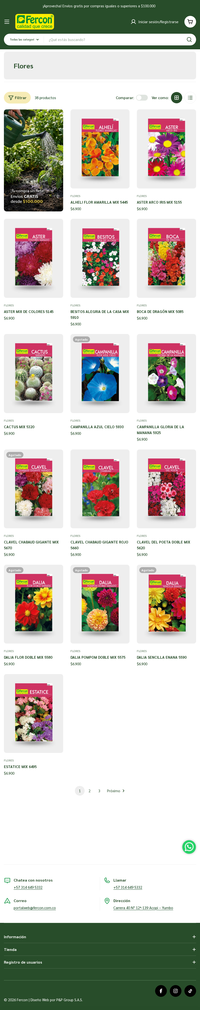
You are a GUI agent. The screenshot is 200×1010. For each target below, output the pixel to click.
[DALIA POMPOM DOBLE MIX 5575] (100, 604)
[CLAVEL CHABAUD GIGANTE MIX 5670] (33, 489)
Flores (75, 196)
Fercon (22, 999)
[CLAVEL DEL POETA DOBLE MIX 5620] (166, 489)
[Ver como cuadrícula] (176, 98)
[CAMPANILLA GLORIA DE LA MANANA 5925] (166, 373)
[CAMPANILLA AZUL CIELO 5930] (100, 373)
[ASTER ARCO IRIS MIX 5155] (166, 148)
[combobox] (100, 39)
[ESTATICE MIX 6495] (33, 713)
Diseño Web (39, 999)
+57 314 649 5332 (28, 887)
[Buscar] (189, 39)
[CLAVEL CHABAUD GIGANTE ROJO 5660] (100, 489)
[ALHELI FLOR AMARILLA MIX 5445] (100, 148)
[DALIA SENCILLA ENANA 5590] (166, 604)
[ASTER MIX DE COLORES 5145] (33, 258)
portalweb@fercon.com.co (35, 907)
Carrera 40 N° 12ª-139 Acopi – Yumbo (143, 907)
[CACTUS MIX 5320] (33, 373)
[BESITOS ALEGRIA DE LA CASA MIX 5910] (100, 258)
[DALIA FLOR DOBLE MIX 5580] (33, 604)
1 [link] (80, 790)
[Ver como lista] (190, 98)
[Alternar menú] (7, 22)
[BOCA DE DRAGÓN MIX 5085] (166, 258)
